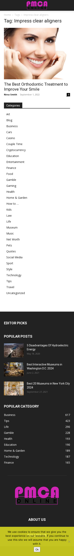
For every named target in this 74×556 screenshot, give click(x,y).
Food (9, 174)
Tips (9, 281)
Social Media (14, 257)
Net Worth (13, 239)
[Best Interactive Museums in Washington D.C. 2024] (14, 369)
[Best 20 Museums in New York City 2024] (14, 388)
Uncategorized (15, 293)
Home (7, 14)
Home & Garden (16, 198)
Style (9, 269)
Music (10, 233)
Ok (37, 549)
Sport (9, 263)
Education (12, 156)
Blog (9, 120)
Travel (10, 287)
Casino (10, 138)
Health (10, 192)
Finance (11, 168)
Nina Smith (10, 94)
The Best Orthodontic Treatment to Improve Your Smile (36, 87)
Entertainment (15, 162)
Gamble (11, 180)
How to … (12, 203)
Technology (13, 275)
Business (12, 126)
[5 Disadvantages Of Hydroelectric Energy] (14, 350)
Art (8, 114)
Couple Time (14, 144)
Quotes (11, 251)
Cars (9, 132)
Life (8, 221)
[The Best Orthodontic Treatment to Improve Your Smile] (37, 53)
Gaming (11, 186)
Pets (9, 245)
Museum (12, 227)
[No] (69, 541)
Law (9, 215)
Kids (9, 209)
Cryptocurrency (16, 150)
